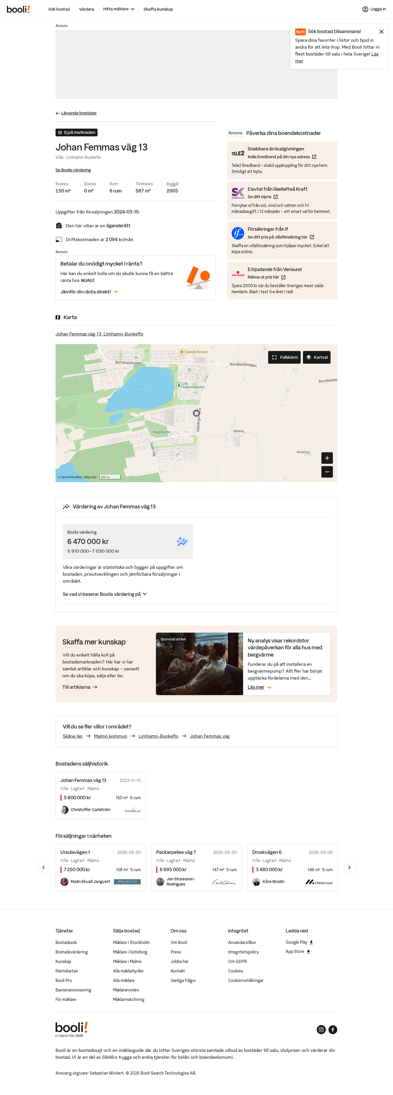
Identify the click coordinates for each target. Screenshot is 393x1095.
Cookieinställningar (246, 980)
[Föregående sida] (43, 867)
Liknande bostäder (79, 113)
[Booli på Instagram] (321, 1029)
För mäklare (66, 999)
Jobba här (179, 961)
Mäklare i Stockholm (131, 942)
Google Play (296, 942)
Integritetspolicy (243, 952)
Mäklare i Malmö (127, 961)
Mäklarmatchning (128, 999)
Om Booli (179, 942)
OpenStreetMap (71, 477)
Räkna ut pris (275, 277)
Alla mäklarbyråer (128, 971)
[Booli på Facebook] (332, 1029)
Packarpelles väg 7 (176, 852)
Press (176, 952)
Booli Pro (64, 980)
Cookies (235, 971)
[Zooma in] (327, 458)
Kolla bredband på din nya (282, 156)
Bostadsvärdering (72, 952)
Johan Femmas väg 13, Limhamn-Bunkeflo (99, 334)
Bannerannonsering (73, 990)
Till (76, 687)
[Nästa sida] (349, 867)
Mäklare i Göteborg (130, 952)
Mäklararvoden (126, 990)
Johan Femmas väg (210, 736)
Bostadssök (66, 942)
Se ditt (278, 196)
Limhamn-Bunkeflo (158, 736)
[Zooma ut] (327, 472)
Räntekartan (67, 971)
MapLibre (91, 477)
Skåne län (73, 736)
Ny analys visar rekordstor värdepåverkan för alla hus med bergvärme (285, 647)
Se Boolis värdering (73, 170)
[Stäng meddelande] (381, 31)
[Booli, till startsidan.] (18, 9)
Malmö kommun (110, 736)
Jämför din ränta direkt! (85, 292)
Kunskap (63, 961)
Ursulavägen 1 (75, 852)
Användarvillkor (242, 942)
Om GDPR (237, 961)
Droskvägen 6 (267, 852)
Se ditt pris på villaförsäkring (281, 237)
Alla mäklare (124, 980)
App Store (295, 951)
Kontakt (178, 971)
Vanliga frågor (183, 980)
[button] (196, 413)
